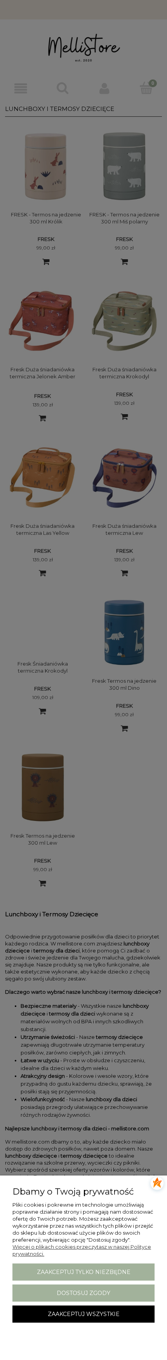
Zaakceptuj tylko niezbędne (83, 1272)
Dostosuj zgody (83, 1293)
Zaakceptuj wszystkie (84, 1314)
